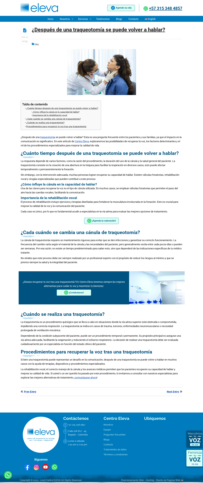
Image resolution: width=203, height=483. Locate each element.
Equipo (107, 429)
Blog (37, 44)
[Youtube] (45, 467)
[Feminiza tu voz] (194, 458)
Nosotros (108, 424)
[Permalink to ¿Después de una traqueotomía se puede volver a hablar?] (101, 72)
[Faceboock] (27, 467)
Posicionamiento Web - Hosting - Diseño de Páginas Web (151, 480)
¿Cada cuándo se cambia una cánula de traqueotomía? (53, 119)
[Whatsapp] (146, 8)
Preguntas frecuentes (115, 434)
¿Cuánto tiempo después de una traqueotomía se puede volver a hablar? (62, 108)
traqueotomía (47, 137)
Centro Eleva (82, 141)
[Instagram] (36, 467)
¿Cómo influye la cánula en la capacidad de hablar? (55, 112)
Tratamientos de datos (115, 449)
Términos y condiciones (116, 454)
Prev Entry (30, 391)
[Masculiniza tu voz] (194, 439)
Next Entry (173, 391)
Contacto (108, 444)
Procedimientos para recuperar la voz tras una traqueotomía (56, 126)
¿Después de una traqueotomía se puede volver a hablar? (98, 30)
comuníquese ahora (86, 377)
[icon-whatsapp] (8, 475)
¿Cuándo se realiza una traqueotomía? (45, 122)
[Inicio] (39, 12)
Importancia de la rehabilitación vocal (49, 115)
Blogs (107, 439)
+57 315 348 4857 (165, 8)
